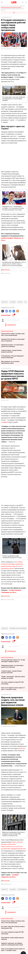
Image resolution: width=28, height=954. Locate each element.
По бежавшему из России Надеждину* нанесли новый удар (12, 356)
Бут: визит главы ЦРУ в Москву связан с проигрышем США (13, 927)
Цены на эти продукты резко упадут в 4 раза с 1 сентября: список (13, 688)
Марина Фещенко (6, 273)
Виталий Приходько (7, 884)
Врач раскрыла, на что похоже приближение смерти (10, 362)
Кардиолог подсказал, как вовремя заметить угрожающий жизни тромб (12, 944)
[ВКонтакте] (13, 311)
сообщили (4, 422)
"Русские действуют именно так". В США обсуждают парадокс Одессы (13, 660)
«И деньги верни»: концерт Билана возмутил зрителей (11, 351)
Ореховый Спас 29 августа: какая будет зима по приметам (13, 340)
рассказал (21, 748)
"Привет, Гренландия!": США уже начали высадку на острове (13, 677)
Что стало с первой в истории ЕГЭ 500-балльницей (12, 683)
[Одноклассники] (17, 311)
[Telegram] (10, 311)
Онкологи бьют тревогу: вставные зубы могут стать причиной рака (13, 334)
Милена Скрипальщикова (8, 599)
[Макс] (6, 311)
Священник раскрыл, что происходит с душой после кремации (12, 345)
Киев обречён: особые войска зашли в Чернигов (12, 938)
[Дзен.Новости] (2, 311)
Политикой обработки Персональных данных (11, 7)
